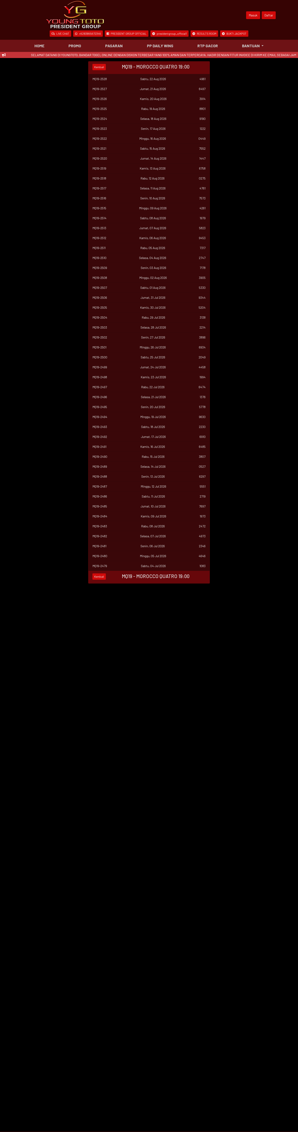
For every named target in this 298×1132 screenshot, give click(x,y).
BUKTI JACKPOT (236, 33)
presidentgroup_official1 (172, 33)
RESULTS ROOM (206, 33)
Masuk (253, 15)
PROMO (75, 45)
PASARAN (114, 45)
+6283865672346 (90, 33)
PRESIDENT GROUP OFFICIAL (129, 33)
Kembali (99, 67)
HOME (39, 45)
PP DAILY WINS (160, 45)
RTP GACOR (207, 45)
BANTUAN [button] (251, 45)
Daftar (268, 15)
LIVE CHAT (62, 33)
